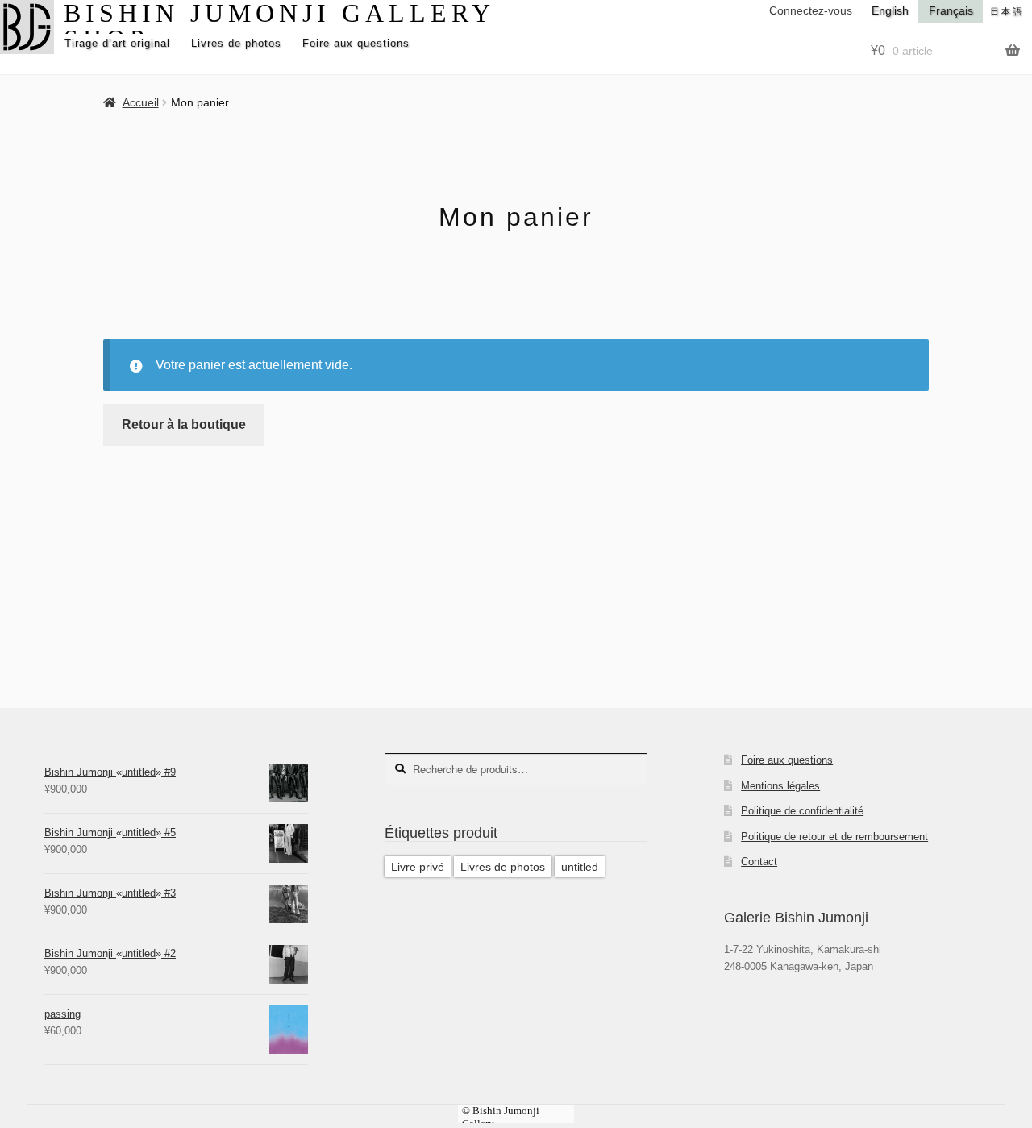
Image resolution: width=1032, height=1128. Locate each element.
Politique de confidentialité (802, 811)
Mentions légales (780, 786)
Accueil (141, 102)
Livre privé (417, 866)
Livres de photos (236, 43)
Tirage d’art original (117, 43)
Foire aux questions (356, 43)
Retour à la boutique (184, 424)
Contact (759, 861)
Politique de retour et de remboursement (834, 836)
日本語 (1007, 11)
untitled (579, 866)
